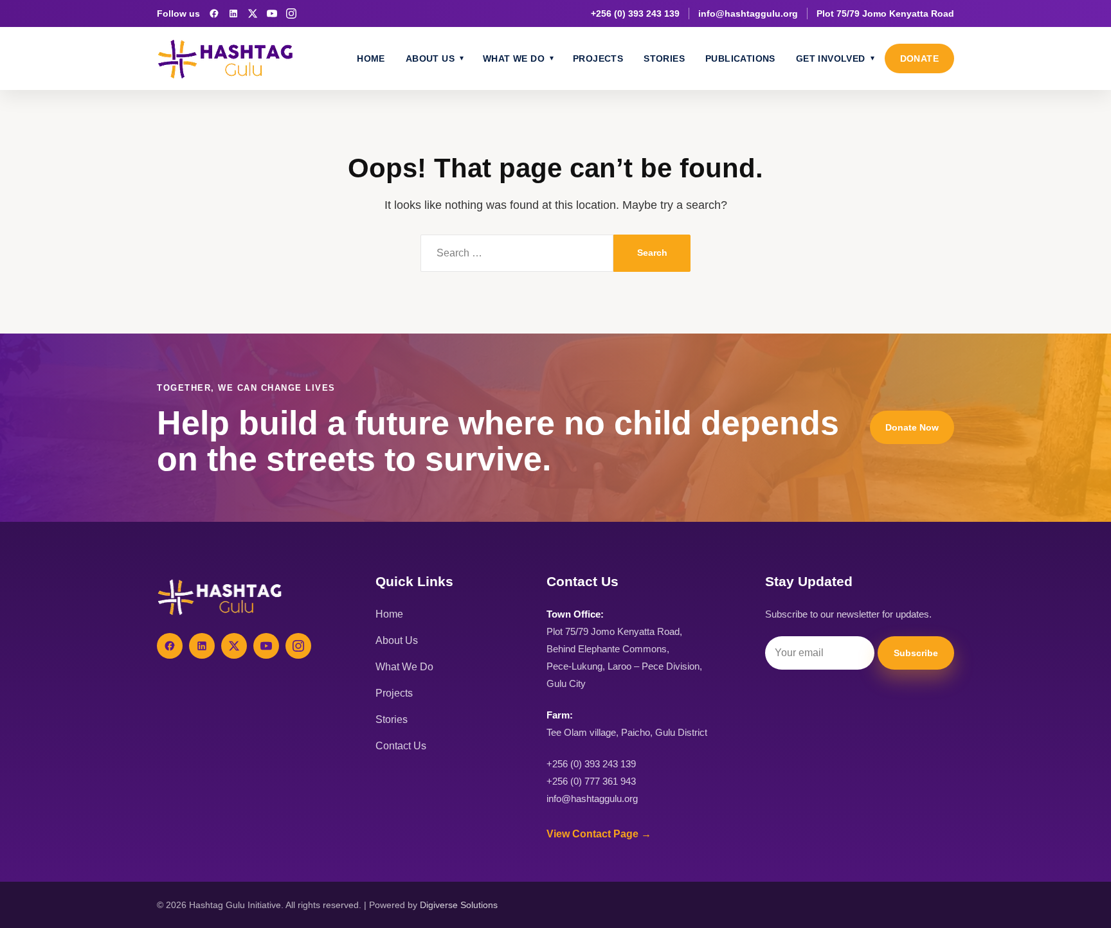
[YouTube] (272, 13)
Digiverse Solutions (459, 905)
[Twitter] (234, 646)
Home (371, 58)
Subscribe (916, 653)
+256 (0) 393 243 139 (635, 13)
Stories (664, 58)
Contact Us (400, 745)
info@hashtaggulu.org (748, 13)
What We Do (514, 58)
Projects (598, 58)
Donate (919, 58)
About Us (430, 58)
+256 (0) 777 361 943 (591, 781)
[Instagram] (291, 13)
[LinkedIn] (233, 13)
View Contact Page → (598, 833)
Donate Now (912, 427)
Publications (740, 58)
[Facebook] (214, 13)
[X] (253, 13)
